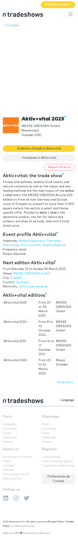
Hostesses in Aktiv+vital (39, 157)
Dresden (16, 278)
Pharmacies (11, 245)
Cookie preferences (23, 526)
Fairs (7, 417)
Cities (7, 433)
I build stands (51, 457)
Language (67, 400)
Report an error (59, 167)
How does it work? (16, 474)
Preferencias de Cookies (58, 478)
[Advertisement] (39, 70)
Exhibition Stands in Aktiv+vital (39, 148)
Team (7, 461)
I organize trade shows (58, 465)
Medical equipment (31, 240)
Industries (10, 437)
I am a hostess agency (57, 461)
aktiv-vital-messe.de (33, 286)
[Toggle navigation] (70, 14)
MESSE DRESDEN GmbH (31, 273)
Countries (10, 428)
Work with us (12, 478)
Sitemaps (50, 417)
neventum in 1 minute (17, 457)
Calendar (9, 424)
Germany (22, 282)
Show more (65, 382)
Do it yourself (30, 245)
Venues (8, 441)
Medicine (59, 245)
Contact (9, 465)
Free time (53, 240)
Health (47, 245)
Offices (8, 470)
